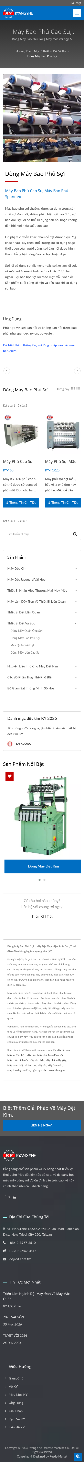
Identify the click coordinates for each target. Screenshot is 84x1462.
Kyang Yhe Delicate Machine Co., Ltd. (52, 1448)
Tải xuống (23, 743)
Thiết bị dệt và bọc (55, 51)
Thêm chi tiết (42, 916)
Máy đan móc (55, 1065)
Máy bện (20, 1055)
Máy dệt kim (63, 1050)
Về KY (13, 1386)
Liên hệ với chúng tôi (54, 1070)
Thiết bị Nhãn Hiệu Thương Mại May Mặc (37, 590)
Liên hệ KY (17, 1427)
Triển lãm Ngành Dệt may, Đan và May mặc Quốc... (36, 1296)
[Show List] (78, 389)
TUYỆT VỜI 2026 (15, 1335)
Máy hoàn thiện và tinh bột (21, 1065)
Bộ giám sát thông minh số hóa (30, 688)
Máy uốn (31, 1055)
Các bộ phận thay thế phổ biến (30, 677)
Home (19, 51)
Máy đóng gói (55, 1055)
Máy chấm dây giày (56, 1060)
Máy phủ (42, 1055)
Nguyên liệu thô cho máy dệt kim (32, 666)
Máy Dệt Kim (16, 568)
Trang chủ (16, 1378)
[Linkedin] (14, 1197)
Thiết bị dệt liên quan (23, 612)
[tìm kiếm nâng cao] (78, 1457)
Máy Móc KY (18, 1394)
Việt (78, 3)
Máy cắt (42, 1065)
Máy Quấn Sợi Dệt (22, 645)
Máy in (11, 1055)
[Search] (75, 534)
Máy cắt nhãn (37, 1060)
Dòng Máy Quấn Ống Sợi (26, 630)
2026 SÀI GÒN (13, 1317)
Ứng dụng (16, 1403)
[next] (77, 371)
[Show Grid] (73, 389)
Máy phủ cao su (17, 461)
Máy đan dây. (14, 1070)
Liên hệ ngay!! (42, 1125)
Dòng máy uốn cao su (25, 652)
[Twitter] (9, 1197)
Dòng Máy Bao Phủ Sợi (42, 56)
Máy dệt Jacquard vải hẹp (26, 579)
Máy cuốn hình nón (18, 1060)
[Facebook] (5, 1197)
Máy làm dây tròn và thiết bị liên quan (36, 601)
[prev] (6, 371)
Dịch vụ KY (17, 1419)
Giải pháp (16, 1411)
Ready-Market (58, 1456)
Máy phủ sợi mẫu (61, 461)
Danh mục (33, 51)
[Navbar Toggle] (77, 13)
